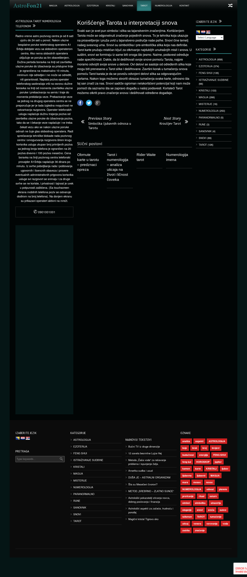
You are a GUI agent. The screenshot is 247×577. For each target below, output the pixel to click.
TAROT (144, 5)
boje (184, 448)
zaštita (186, 530)
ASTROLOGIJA (72, 5)
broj (204, 448)
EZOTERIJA (93, 5)
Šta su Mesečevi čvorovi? (142, 484)
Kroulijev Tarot (170, 123)
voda (225, 523)
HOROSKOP (203, 462)
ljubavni (201, 475)
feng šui (186, 462)
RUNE (202, 124)
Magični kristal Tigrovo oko (143, 519)
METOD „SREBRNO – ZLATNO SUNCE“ (151, 491)
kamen (186, 468)
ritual (201, 496)
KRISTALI (110, 5)
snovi (200, 510)
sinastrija (216, 503)
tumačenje (216, 516)
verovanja (211, 523)
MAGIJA (53, 5)
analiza (186, 441)
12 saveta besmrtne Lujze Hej (145, 453)
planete (223, 489)
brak (194, 448)
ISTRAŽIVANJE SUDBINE (214, 80)
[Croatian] (203, 32)
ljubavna (187, 475)
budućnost (188, 455)
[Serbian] (208, 32)
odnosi (210, 489)
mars (185, 482)
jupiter (218, 462)
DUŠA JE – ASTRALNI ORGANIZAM (149, 477)
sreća (211, 510)
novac (209, 482)
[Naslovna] (28, 5)
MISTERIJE (205, 104)
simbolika (200, 503)
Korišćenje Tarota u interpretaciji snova (127, 22)
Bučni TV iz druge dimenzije (144, 446)
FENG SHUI (205, 73)
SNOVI (202, 138)
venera (197, 523)
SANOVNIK (127, 5)
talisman (187, 516)
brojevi (215, 448)
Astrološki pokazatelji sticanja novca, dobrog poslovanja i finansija (149, 499)
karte (198, 468)
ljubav (225, 468)
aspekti (199, 441)
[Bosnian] (198, 32)
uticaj (185, 523)
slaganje (187, 510)
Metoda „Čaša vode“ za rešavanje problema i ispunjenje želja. (147, 462)
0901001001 (44, 212)
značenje (200, 530)
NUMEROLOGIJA (163, 5)
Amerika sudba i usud (140, 470)
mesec (197, 482)
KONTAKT (184, 5)
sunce (223, 510)
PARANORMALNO (209, 117)
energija (203, 455)
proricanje (188, 496)
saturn (213, 496)
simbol (186, 503)
